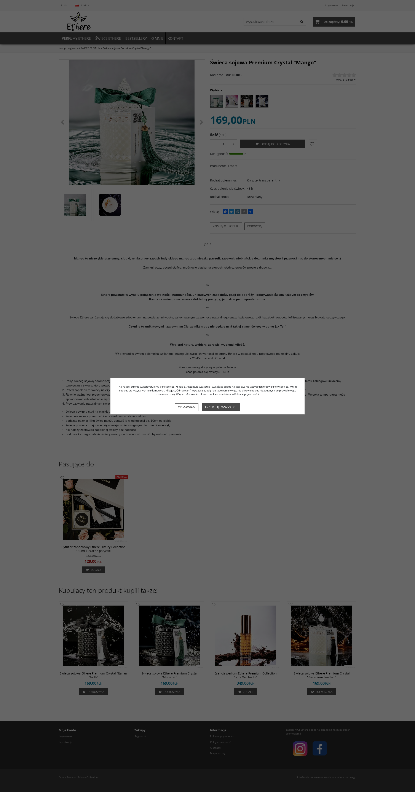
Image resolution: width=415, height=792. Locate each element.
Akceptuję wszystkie (221, 407)
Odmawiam (187, 407)
